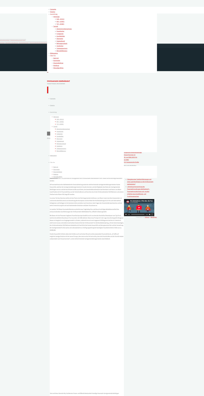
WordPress (154, 217)
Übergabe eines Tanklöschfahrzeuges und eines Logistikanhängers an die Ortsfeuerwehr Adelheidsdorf (140, 181)
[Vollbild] (152, 214)
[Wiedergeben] (126, 214)
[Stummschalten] (149, 214)
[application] (139, 207)
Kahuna (147, 217)
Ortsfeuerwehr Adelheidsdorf (58, 81)
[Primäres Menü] (47, 90)
